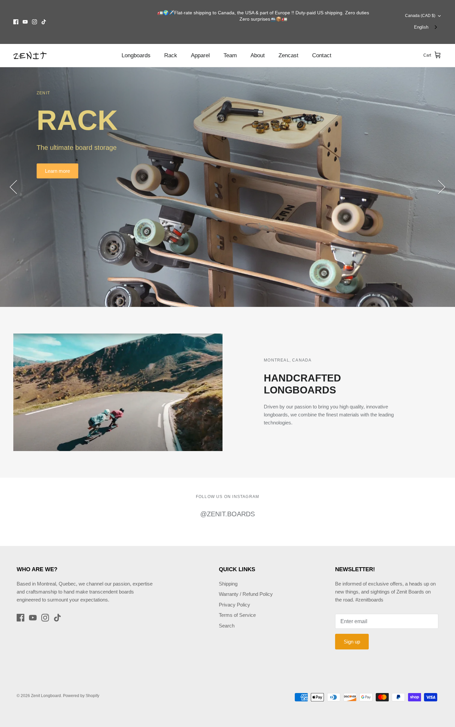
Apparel (200, 55)
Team (230, 55)
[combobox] (426, 27)
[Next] (441, 187)
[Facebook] (15, 21)
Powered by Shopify (81, 695)
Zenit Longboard (46, 695)
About (257, 55)
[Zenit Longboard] (30, 56)
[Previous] (13, 187)
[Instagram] (34, 21)
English (421, 27)
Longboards (136, 55)
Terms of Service (237, 615)
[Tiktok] (43, 21)
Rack (170, 55)
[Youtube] (25, 21)
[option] (227, 187)
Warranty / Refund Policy (246, 594)
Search (226, 625)
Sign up (352, 641)
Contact (321, 55)
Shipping (228, 584)
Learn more (57, 171)
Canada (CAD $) (420, 15)
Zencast (288, 55)
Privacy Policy (234, 604)
